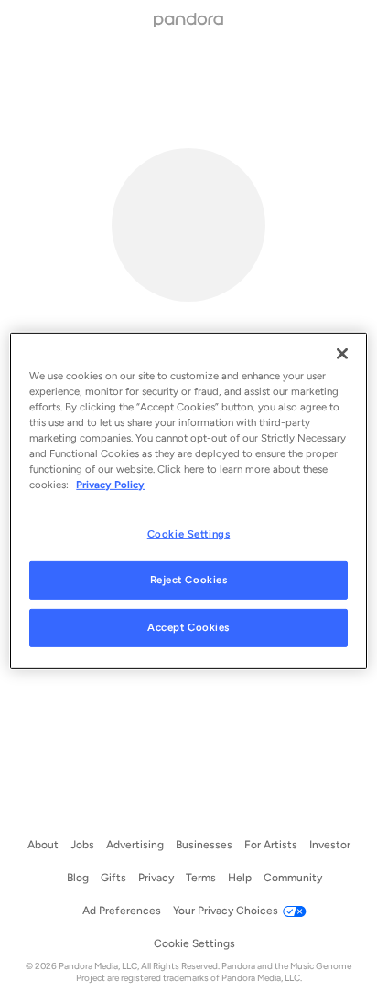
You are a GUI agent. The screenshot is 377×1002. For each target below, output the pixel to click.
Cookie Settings (189, 533)
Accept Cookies (188, 627)
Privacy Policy (110, 484)
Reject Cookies (189, 579)
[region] (188, 501)
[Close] (342, 354)
